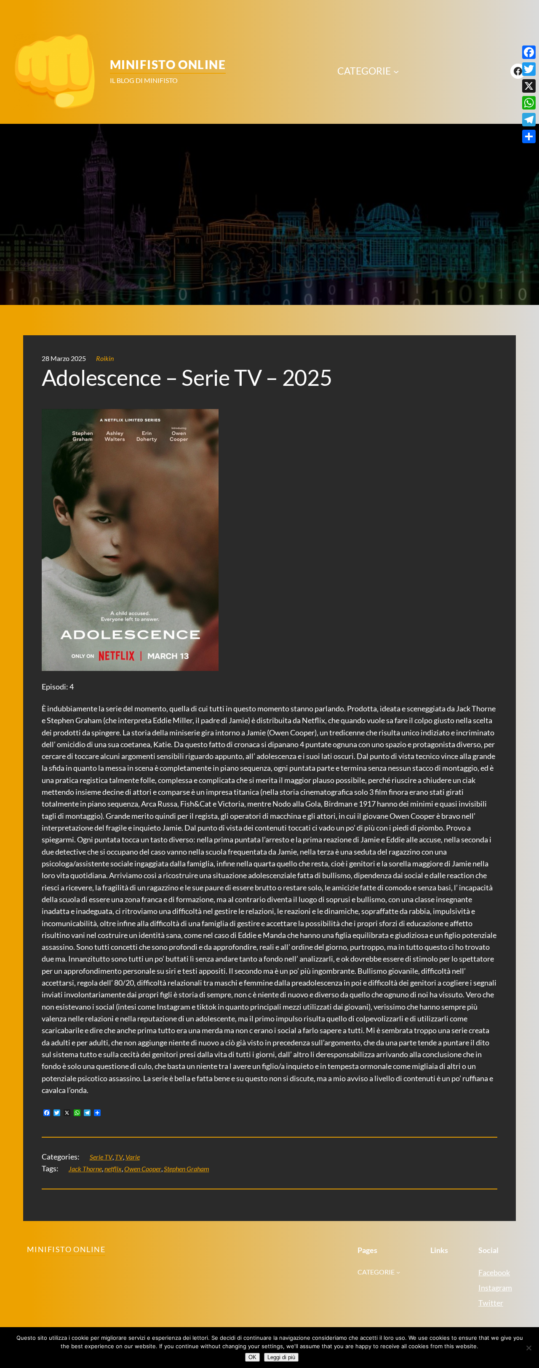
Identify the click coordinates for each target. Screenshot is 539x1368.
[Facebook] (528, 52)
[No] (528, 1348)
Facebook (494, 1272)
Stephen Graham (186, 1169)
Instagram (495, 1287)
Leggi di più (281, 1357)
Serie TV (101, 1157)
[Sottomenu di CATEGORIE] (396, 71)
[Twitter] (528, 69)
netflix (113, 1169)
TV (119, 1157)
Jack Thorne (85, 1169)
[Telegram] (528, 119)
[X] (528, 85)
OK (252, 1357)
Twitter (490, 1303)
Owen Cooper (142, 1169)
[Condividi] (528, 136)
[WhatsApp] (528, 102)
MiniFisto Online (168, 64)
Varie (132, 1157)
